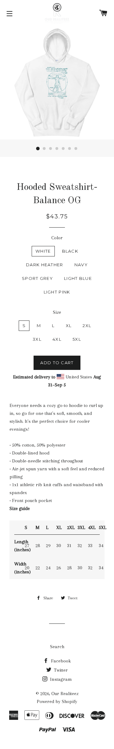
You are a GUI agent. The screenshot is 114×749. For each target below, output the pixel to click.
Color (57, 238)
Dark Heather (44, 264)
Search (57, 646)
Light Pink (57, 291)
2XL (87, 325)
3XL (37, 339)
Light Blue (78, 278)
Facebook (60, 661)
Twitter (60, 670)
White (43, 251)
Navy (81, 264)
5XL (77, 339)
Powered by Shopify (57, 701)
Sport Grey (37, 278)
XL (69, 325)
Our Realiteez (65, 693)
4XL (57, 339)
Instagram (60, 679)
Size (57, 312)
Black (70, 251)
